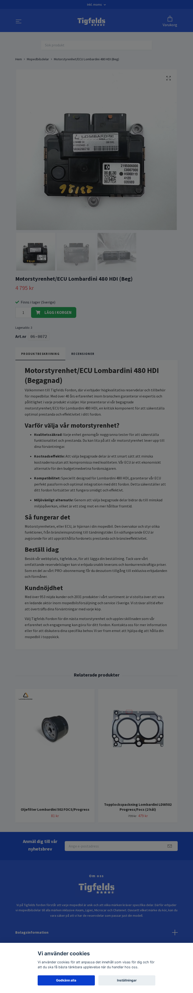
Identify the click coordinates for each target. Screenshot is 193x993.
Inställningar (127, 980)
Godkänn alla (66, 980)
